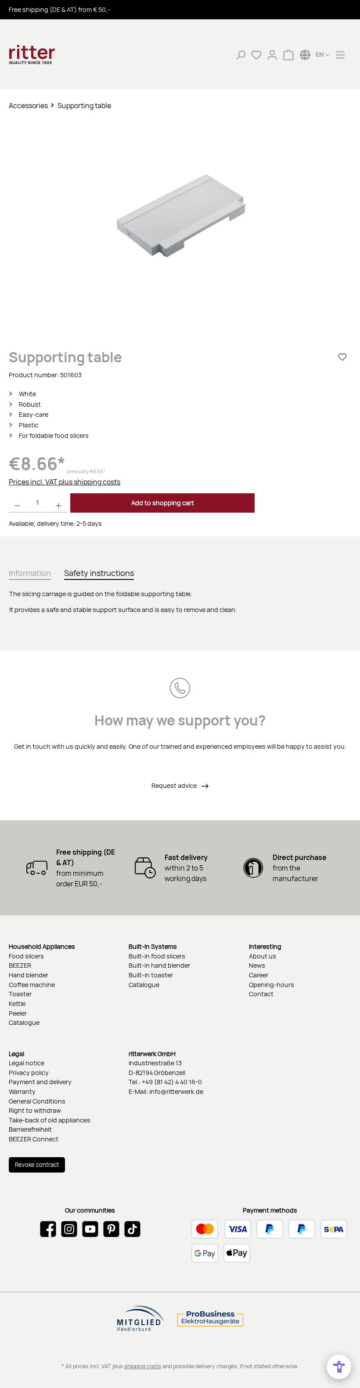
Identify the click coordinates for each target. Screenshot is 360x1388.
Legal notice (26, 1063)
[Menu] (340, 54)
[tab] (30, 571)
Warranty (22, 1091)
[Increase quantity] (58, 503)
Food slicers (26, 956)
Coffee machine (32, 984)
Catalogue (24, 1022)
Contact (261, 994)
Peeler (18, 1013)
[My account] (272, 54)
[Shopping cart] (288, 54)
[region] (180, 223)
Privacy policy (29, 1072)
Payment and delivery (40, 1082)
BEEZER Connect (33, 1139)
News (257, 965)
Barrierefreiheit (30, 1129)
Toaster (20, 994)
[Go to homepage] (53, 54)
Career (258, 975)
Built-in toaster (151, 975)
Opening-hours (271, 984)
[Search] (240, 54)
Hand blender (28, 975)
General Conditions (37, 1101)
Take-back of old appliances (49, 1120)
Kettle (17, 1003)
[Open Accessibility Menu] (339, 1367)
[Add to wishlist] (342, 357)
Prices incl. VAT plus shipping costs (64, 482)
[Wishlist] (256, 54)
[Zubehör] (179, 214)
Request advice (174, 785)
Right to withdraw (35, 1110)
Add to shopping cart (162, 503)
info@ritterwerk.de (176, 1091)
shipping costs (142, 1366)
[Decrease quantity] (17, 503)
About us (262, 956)
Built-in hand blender (159, 965)
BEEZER (20, 965)
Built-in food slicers (157, 956)
